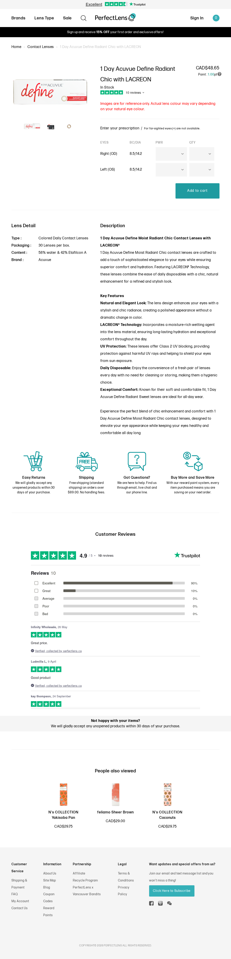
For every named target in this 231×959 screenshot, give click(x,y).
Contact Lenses (41, 47)
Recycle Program (85, 880)
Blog (46, 887)
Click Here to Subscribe (172, 891)
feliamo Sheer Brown (115, 812)
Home (16, 47)
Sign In (197, 18)
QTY (192, 142)
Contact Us (20, 908)
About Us (50, 873)
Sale (67, 18)
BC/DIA (135, 142)
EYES (104, 142)
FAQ (15, 894)
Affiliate (79, 873)
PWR (159, 142)
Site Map (49, 880)
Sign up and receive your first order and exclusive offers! (115, 32)
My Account (20, 901)
